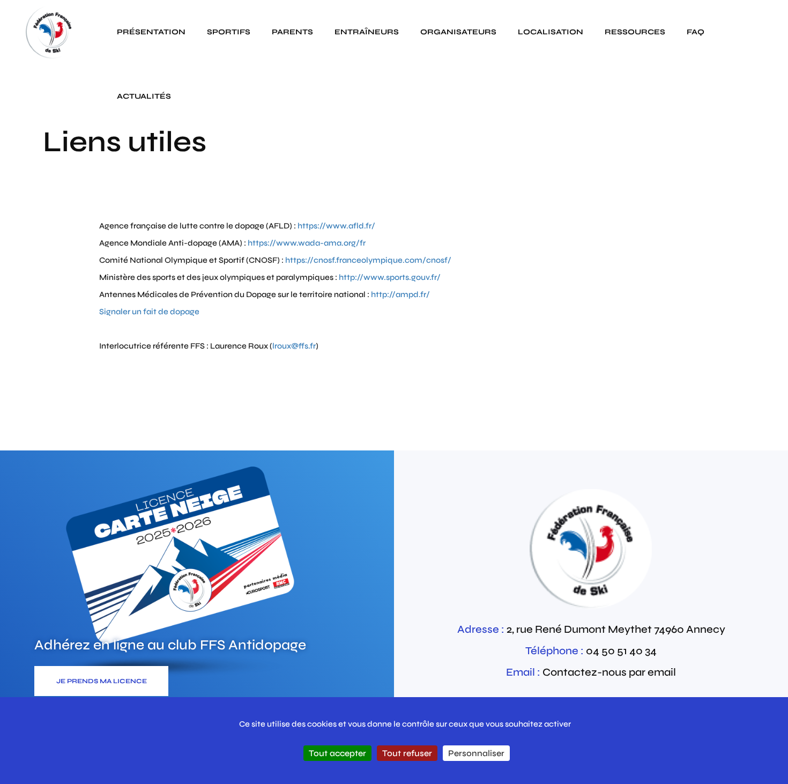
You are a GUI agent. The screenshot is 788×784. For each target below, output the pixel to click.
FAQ (695, 31)
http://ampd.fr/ (400, 294)
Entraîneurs (366, 31)
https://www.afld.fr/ (335, 226)
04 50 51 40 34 (621, 650)
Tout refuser (407, 753)
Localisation (550, 31)
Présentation (151, 31)
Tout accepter (337, 753)
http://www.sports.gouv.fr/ (390, 277)
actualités (144, 96)
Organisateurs (458, 31)
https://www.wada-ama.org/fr (307, 243)
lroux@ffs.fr (294, 346)
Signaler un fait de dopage (149, 311)
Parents (292, 31)
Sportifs (228, 31)
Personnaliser (476, 753)
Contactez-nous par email (609, 672)
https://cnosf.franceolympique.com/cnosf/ (368, 260)
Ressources (635, 31)
